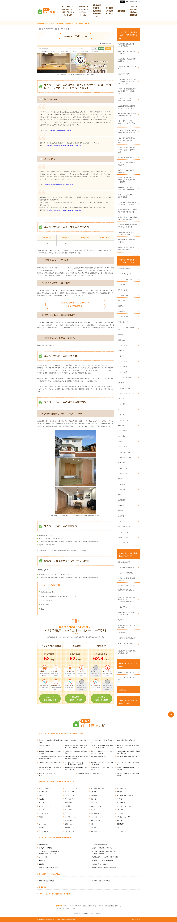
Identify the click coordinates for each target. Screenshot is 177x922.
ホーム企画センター (124, 527)
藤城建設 (121, 511)
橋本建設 (121, 306)
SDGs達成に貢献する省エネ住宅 (127, 67)
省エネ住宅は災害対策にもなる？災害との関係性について (127, 140)
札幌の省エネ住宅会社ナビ (133, 1)
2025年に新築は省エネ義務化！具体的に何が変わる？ (127, 132)
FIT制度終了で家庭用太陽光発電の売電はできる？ (127, 114)
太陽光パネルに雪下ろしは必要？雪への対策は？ (127, 99)
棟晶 (119, 495)
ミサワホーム (122, 361)
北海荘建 (121, 516)
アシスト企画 (122, 290)
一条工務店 (121, 415)
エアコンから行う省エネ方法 (127, 679)
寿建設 (120, 441)
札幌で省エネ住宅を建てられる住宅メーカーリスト (83, 11)
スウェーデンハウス (124, 377)
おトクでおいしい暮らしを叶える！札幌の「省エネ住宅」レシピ (68, 11)
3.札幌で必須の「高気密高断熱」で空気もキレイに (127, 218)
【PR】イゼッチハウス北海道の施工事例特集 (133, 11)
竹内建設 (121, 335)
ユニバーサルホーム (124, 274)
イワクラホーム (123, 420)
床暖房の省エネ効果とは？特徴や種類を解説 (127, 248)
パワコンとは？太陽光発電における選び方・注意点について (127, 91)
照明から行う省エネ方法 (126, 672)
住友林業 (121, 383)
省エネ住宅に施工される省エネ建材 (127, 52)
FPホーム (121, 425)
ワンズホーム (122, 300)
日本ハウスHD (123, 340)
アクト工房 (121, 404)
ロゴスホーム (122, 351)
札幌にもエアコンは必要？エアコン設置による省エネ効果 (127, 150)
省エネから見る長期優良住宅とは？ (127, 164)
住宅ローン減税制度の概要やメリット (127, 579)
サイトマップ (136, 919)
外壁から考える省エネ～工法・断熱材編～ (127, 196)
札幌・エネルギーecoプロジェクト (127, 644)
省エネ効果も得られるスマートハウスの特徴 (127, 233)
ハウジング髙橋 (123, 316)
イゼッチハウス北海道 (125, 279)
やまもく (121, 356)
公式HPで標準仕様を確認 (50, 698)
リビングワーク (123, 532)
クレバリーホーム (124, 388)
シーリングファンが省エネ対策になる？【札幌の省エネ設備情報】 (127, 180)
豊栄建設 (121, 505)
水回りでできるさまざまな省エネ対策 (127, 171)
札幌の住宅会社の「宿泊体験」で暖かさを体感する (75, 304)
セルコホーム (122, 468)
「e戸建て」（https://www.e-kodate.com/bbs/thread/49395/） (59, 184)
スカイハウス (122, 367)
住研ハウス (121, 311)
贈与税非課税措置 (124, 562)
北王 (42, 609)
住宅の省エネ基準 (124, 74)
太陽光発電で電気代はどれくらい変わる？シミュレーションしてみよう (127, 81)
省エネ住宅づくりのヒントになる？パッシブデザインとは (127, 123)
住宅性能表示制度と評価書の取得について (127, 60)
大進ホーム (121, 479)
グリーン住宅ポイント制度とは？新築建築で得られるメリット (127, 589)
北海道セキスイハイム (125, 457)
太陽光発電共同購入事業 (126, 567)
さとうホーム (122, 345)
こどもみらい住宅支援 (125, 573)
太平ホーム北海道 (124, 268)
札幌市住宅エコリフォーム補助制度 (127, 626)
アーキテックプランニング (127, 393)
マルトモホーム (123, 322)
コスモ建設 (121, 436)
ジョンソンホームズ (124, 452)
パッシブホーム (123, 543)
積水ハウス (121, 463)
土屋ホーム (121, 489)
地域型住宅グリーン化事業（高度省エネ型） (127, 613)
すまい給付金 (122, 607)
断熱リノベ (121, 620)
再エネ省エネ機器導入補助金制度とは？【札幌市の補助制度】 (127, 600)
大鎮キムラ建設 (123, 473)
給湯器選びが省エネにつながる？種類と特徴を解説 (127, 188)
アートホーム (122, 399)
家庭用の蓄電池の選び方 (126, 157)
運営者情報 (121, 11)
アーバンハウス (123, 295)
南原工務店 (45, 605)
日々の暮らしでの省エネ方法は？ (109, 10)
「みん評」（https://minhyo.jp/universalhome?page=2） (58, 130)
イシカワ (121, 409)
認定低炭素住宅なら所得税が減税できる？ (127, 652)
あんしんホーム (123, 537)
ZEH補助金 (121, 633)
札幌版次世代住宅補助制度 (127, 638)
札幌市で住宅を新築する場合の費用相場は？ (127, 45)
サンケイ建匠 (122, 372)
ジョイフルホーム (124, 447)
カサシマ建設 (122, 431)
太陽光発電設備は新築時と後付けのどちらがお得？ (127, 107)
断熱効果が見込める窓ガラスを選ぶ (127, 241)
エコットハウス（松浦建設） (126, 328)
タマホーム (121, 484)
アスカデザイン (46, 600)
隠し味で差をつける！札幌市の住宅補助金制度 (97, 10)
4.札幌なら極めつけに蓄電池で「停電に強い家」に (127, 226)
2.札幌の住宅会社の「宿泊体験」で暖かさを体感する (127, 211)
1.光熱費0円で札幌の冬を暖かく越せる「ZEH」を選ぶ (127, 203)
